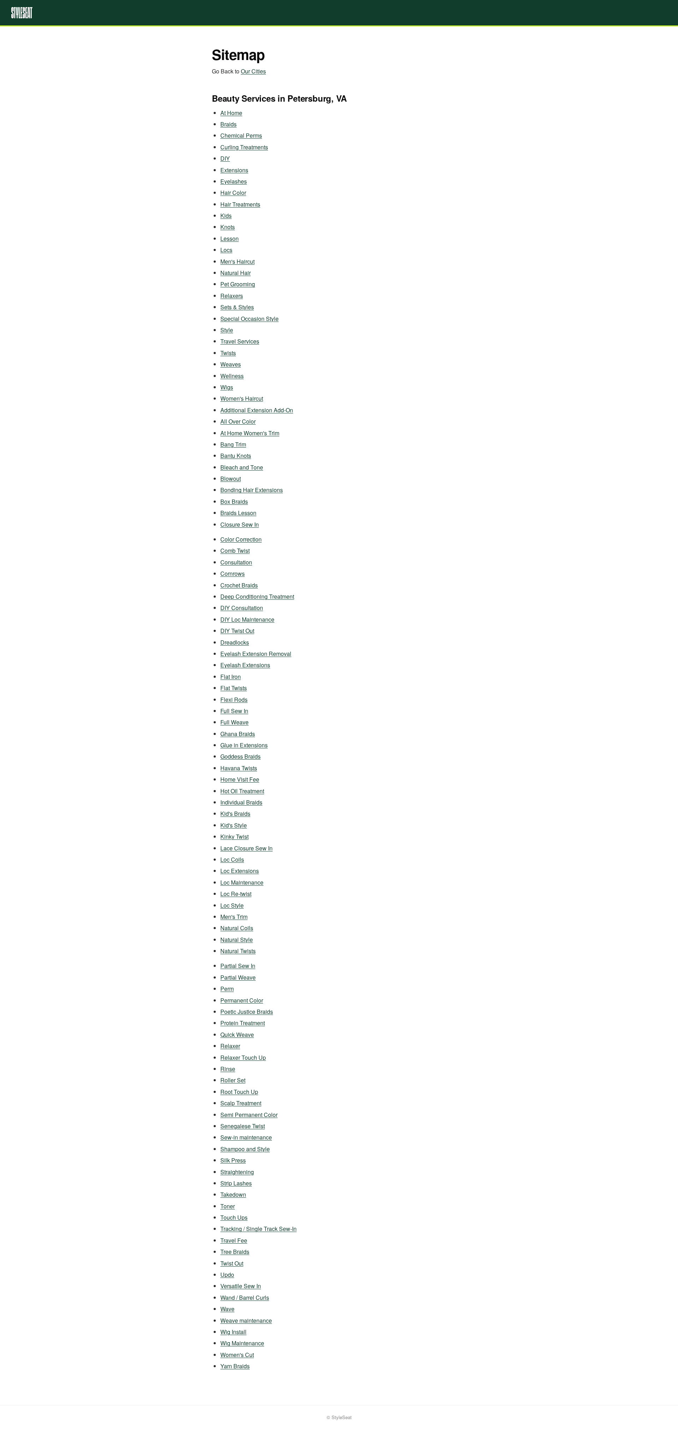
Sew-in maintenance (246, 1137)
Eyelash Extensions (245, 665)
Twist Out (231, 1263)
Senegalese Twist (242, 1126)
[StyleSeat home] (339, 12)
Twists (228, 353)
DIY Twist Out (237, 631)
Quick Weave (237, 1034)
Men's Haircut (237, 261)
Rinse (227, 1069)
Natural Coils (236, 928)
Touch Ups (234, 1217)
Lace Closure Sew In (246, 848)
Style (226, 330)
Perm (227, 989)
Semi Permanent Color (249, 1115)
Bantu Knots (235, 456)
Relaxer (230, 1046)
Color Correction (241, 539)
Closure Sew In (239, 524)
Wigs (226, 387)
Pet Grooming (237, 284)
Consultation (236, 562)
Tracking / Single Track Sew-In (258, 1229)
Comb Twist (235, 550)
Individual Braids (241, 802)
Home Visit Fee (239, 779)
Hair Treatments (240, 204)
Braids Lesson (238, 513)
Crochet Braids (239, 585)
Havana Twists (238, 768)
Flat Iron (230, 676)
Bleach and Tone (241, 467)
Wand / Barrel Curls (244, 1297)
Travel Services (239, 341)
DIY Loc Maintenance (247, 619)
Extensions (234, 170)
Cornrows (232, 573)
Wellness (232, 376)
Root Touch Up (239, 1092)
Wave (227, 1309)
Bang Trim (233, 444)
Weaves (230, 364)
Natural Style (236, 939)
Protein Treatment (242, 1023)
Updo (227, 1274)
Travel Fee (233, 1240)
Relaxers (231, 296)
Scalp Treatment (240, 1103)
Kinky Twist (234, 836)
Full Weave (234, 722)
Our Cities (253, 71)
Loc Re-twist (235, 894)
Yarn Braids (235, 1366)
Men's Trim (234, 917)
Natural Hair (235, 273)
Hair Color (233, 193)
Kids (226, 215)
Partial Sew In (237, 966)
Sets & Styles (237, 307)
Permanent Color (241, 1000)
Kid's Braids (235, 813)
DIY (225, 158)
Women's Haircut (241, 398)
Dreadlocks (234, 642)
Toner (227, 1206)
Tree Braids (234, 1252)
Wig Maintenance (242, 1343)
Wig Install (233, 1332)
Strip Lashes (236, 1183)
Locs (226, 250)
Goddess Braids (240, 756)
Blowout (230, 478)
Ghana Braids (237, 734)
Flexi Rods (234, 699)
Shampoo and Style (245, 1149)
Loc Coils (232, 859)
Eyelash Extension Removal (255, 654)
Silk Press (233, 1160)
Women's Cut (237, 1355)
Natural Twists (238, 951)
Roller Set (232, 1080)
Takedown (233, 1194)
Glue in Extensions (244, 745)
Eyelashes (233, 181)
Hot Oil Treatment (242, 791)
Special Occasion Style (249, 319)
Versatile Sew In (240, 1286)
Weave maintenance (246, 1320)
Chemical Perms (241, 135)
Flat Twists (233, 688)
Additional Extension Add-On (256, 410)
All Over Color (238, 421)
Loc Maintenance (241, 882)
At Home (231, 113)
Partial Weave (238, 977)
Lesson (229, 238)
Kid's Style (233, 825)
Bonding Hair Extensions (251, 490)
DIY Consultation (241, 608)
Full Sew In (234, 711)
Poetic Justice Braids (246, 1012)
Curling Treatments (244, 147)
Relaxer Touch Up (243, 1057)
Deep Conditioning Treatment (257, 596)
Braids (228, 124)
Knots (227, 227)
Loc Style (232, 905)
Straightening (237, 1172)
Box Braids (234, 501)
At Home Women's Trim (249, 433)
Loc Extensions (239, 871)
